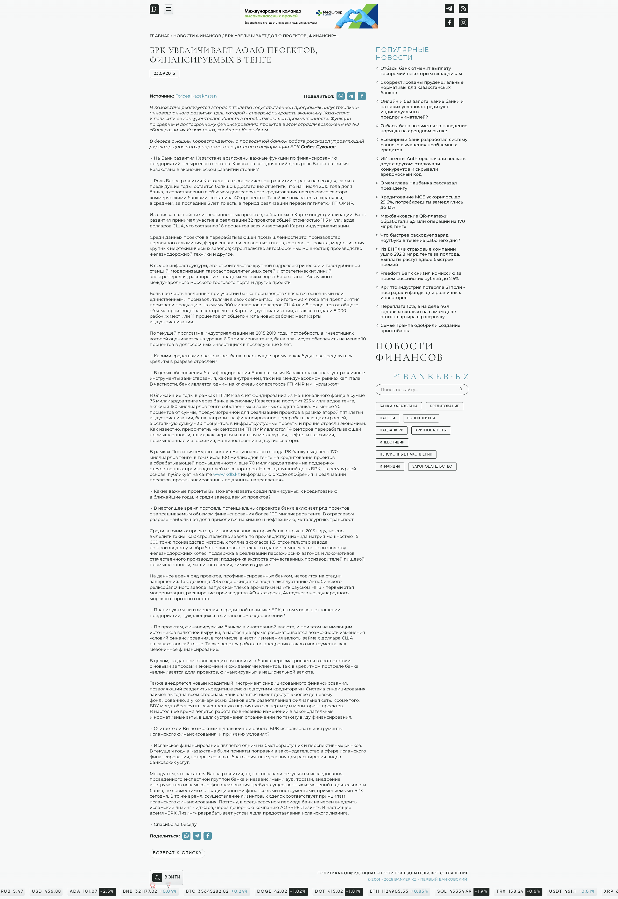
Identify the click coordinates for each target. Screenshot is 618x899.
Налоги (387, 418)
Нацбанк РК (391, 430)
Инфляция (390, 466)
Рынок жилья (421, 418)
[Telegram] (449, 8)
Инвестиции (392, 442)
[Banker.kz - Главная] (154, 9)
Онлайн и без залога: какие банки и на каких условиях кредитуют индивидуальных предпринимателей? (422, 109)
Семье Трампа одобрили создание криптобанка (420, 328)
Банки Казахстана (399, 406)
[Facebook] (449, 22)
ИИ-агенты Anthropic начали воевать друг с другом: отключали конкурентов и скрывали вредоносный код (422, 166)
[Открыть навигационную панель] (168, 9)
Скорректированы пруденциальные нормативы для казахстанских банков (422, 87)
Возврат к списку (177, 853)
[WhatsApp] (341, 96)
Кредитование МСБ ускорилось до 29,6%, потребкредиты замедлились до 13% (421, 202)
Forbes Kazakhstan (196, 95)
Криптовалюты (431, 430)
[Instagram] (463, 22)
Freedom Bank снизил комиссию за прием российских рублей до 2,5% (421, 276)
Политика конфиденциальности (355, 873)
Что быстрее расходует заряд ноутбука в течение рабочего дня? (420, 237)
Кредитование (444, 406)
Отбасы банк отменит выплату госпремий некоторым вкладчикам (421, 71)
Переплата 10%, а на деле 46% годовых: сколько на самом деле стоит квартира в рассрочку (418, 311)
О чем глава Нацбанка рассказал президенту (418, 185)
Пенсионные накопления (406, 454)
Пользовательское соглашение (431, 873)
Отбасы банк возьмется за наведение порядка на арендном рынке (423, 128)
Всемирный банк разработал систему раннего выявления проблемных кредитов (423, 144)
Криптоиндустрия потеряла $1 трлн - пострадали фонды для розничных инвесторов (422, 292)
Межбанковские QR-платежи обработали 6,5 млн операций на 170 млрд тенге (422, 221)
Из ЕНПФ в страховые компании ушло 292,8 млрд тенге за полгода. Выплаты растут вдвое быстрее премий (420, 256)
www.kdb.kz (226, 474)
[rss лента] (463, 8)
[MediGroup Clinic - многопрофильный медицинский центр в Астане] (309, 16)
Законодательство (432, 466)
